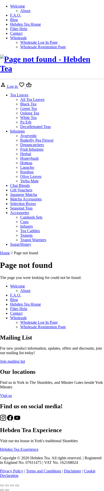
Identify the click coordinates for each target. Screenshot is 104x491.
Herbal (25, 154)
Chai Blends (20, 185)
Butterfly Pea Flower (37, 140)
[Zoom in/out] (2, 485)
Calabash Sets (31, 217)
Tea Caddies (30, 231)
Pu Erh (25, 122)
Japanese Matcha (23, 194)
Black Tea (28, 104)
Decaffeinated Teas (35, 127)
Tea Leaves (19, 95)
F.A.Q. (15, 15)
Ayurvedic (28, 136)
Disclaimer (72, 471)
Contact (16, 33)
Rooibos (27, 172)
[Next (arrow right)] (7, 490)
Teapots (26, 235)
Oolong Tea (29, 113)
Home (5, 253)
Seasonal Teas (21, 208)
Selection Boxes (23, 203)
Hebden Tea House (25, 24)
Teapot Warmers (33, 240)
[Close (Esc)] (17, 485)
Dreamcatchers (32, 145)
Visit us (6, 395)
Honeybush (29, 158)
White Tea (28, 117)
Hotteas (26, 163)
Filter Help (18, 29)
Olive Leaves (30, 176)
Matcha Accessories (26, 199)
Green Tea (28, 108)
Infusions (17, 131)
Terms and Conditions (43, 471)
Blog (14, 20)
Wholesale (18, 38)
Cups (24, 222)
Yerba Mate (29, 181)
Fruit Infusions (31, 149)
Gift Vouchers (21, 190)
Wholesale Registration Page (43, 47)
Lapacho (27, 167)
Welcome (17, 6)
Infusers (26, 226)
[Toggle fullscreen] (7, 485)
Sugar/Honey (20, 244)
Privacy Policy (11, 471)
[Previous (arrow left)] (2, 490)
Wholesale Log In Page (39, 42)
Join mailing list (12, 361)
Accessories (19, 213)
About (25, 11)
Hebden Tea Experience (19, 449)
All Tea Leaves (32, 99)
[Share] (12, 485)
